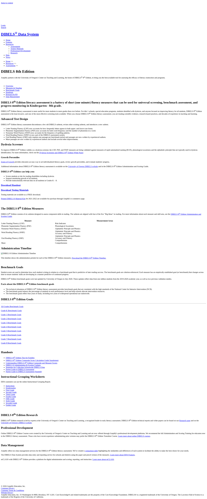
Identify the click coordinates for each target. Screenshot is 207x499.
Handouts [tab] (9, 92)
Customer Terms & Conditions (12, 490)
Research (14, 53)
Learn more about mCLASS (103, 459)
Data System (20, 34)
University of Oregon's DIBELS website (16, 423)
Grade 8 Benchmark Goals (11, 343)
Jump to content (7, 3)
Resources (10, 44)
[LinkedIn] (128, 484)
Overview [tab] (9, 86)
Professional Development (20, 51)
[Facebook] (19, 484)
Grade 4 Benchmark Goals (11, 327)
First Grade (10, 390)
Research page (184, 421)
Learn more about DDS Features (122, 455)
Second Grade (11, 392)
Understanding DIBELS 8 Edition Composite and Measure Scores (31, 363)
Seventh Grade (11, 403)
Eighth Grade (11, 405)
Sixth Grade (10, 401)
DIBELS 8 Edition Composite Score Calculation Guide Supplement (32, 360)
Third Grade (10, 394)
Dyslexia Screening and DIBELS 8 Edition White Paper (61, 153)
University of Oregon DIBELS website (83, 167)
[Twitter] (92, 484)
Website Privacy (7, 493)
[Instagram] (55, 484)
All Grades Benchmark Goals (12, 307)
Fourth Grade (11, 397)
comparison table (91, 451)
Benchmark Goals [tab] (12, 90)
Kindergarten (11, 388)
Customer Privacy (7, 488)
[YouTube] (165, 484)
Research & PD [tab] (12, 95)
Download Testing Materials (15, 190)
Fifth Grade (10, 399)
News (8, 57)
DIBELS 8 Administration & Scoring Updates (23, 365)
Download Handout (11, 185)
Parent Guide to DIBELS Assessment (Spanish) (24, 372)
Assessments (15, 47)
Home (8, 40)
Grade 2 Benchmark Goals (11, 319)
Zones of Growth (7, 162)
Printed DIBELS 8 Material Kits (13, 199)
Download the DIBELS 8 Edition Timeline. (89, 258)
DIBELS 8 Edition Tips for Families (20, 358)
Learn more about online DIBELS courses (134, 436)
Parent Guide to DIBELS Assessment (20, 369)
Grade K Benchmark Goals (11, 311)
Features (9, 42)
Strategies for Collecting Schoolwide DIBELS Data (25, 367)
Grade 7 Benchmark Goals (11, 339)
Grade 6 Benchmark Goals (11, 335)
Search (3, 28)
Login (3, 25)
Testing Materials (17, 49)
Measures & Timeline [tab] (14, 88)
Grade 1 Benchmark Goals (11, 315)
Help (7, 55)
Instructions (10, 386)
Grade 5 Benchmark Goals (11, 331)
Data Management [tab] (13, 97)
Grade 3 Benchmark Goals (11, 323)
